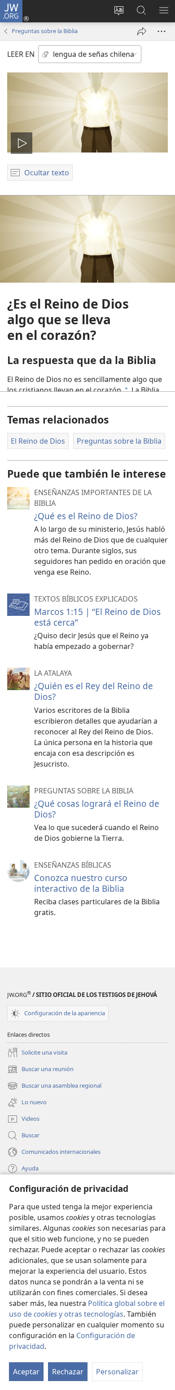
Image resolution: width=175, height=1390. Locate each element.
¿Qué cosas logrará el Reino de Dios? (96, 808)
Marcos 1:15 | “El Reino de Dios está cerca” (97, 617)
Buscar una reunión (40, 1070)
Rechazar (67, 1372)
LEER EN (21, 54)
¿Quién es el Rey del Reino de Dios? (93, 691)
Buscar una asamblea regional (54, 1086)
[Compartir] (142, 31)
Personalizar (117, 1372)
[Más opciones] (161, 31)
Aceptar (26, 1372)
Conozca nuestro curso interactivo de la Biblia (80, 883)
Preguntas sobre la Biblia (45, 31)
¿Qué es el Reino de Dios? (85, 516)
